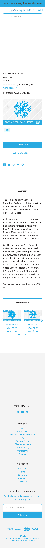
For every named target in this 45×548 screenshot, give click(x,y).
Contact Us (22, 451)
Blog (22, 428)
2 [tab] (22, 334)
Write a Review (10, 88)
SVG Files (22, 468)
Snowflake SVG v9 (32, 325)
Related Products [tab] (22, 302)
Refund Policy (22, 447)
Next (42, 319)
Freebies (22, 478)
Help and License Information (23, 434)
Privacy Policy (22, 441)
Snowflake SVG (12, 325)
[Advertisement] (22, 45)
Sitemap (23, 454)
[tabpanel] (12, 321)
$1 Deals (22, 481)
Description (22, 191)
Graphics (22, 475)
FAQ (22, 438)
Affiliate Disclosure (22, 444)
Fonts (22, 472)
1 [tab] (19, 334)
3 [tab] (26, 334)
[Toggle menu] (3, 10)
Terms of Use (22, 431)
